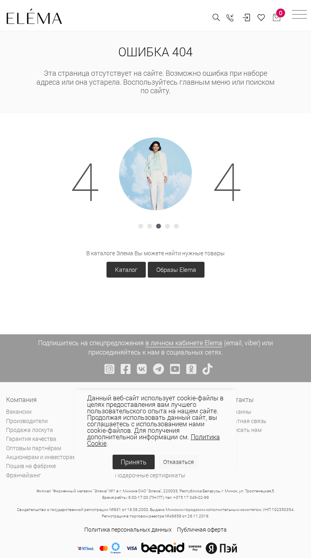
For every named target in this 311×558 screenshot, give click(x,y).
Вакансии (19, 411)
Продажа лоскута (29, 430)
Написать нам (243, 430)
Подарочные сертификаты (150, 475)
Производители (27, 421)
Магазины (237, 411)
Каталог (126, 269)
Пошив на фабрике (31, 466)
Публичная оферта (202, 529)
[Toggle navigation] (299, 15)
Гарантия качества (31, 439)
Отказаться (178, 462)
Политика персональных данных (128, 529)
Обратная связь (245, 421)
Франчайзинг (23, 475)
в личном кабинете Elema (183, 342)
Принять (134, 462)
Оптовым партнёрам (33, 448)
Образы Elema (176, 269)
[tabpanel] (155, 173)
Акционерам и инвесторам (41, 457)
